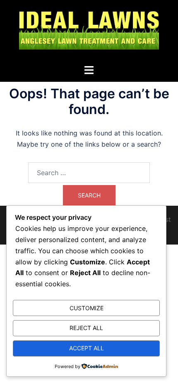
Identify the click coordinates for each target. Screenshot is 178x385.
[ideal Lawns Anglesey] (89, 31)
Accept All (86, 348)
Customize (86, 307)
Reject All (86, 327)
